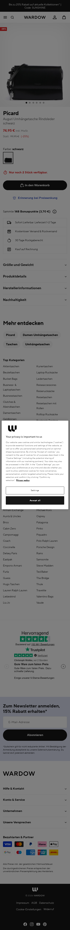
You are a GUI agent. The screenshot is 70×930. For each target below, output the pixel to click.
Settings (35, 490)
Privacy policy (23, 480)
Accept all (35, 500)
